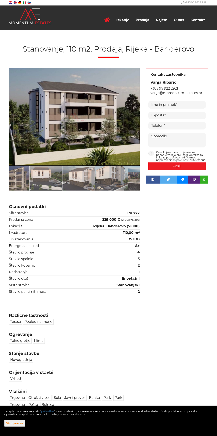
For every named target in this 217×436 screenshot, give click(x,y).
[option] (25, 178)
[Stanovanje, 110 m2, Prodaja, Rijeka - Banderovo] (74, 117)
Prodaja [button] (142, 20)
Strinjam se (14, 423)
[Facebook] (153, 180)
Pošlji (177, 166)
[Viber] (194, 180)
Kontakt (198, 20)
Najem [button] (161, 20)
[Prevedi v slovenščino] (29, 2)
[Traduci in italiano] (25, 2)
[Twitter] (168, 180)
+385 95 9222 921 (195, 2)
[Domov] (107, 20)
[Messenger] (182, 180)
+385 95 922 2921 (164, 88)
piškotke (47, 411)
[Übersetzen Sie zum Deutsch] (20, 2)
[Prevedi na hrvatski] (11, 2)
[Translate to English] (15, 2)
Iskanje (122, 20)
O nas (179, 20)
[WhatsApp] (204, 180)
